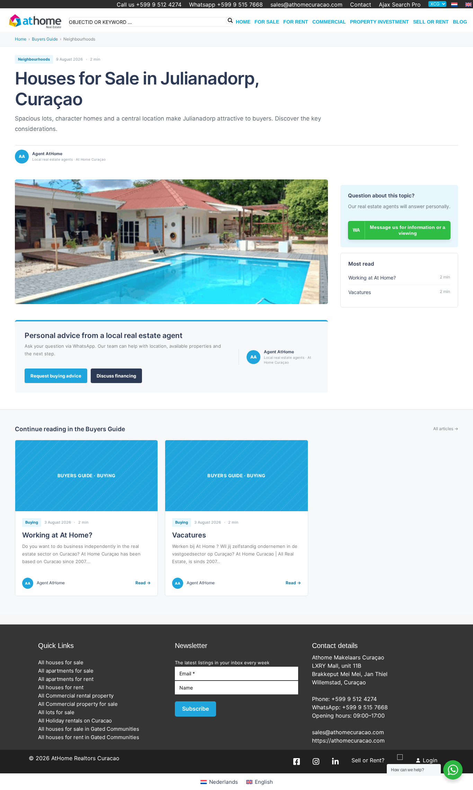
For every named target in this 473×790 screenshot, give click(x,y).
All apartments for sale (68, 670)
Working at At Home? (57, 535)
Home (243, 22)
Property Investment (379, 22)
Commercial (329, 22)
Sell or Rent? (367, 760)
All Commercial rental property (78, 695)
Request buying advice (55, 376)
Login (430, 760)
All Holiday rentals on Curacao (77, 720)
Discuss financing (116, 376)
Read (143, 582)
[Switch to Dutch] (454, 4)
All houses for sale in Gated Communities (90, 729)
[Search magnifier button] (229, 20)
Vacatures (189, 535)
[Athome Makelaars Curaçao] (35, 20)
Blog (460, 22)
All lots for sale (58, 712)
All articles (445, 428)
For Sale (267, 22)
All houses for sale (63, 662)
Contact (360, 4)
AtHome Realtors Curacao (85, 758)
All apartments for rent (68, 679)
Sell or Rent (431, 22)
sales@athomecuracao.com (306, 4)
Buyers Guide (45, 39)
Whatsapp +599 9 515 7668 (226, 4)
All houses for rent (63, 687)
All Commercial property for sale (80, 704)
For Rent (295, 22)
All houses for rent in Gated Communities (90, 737)
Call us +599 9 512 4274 (149, 4)
